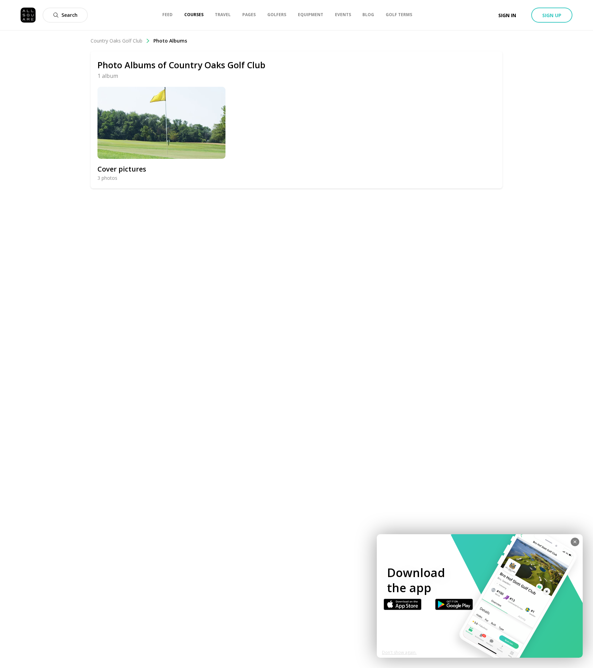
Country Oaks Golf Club (116, 40)
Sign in (507, 15)
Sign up (551, 15)
